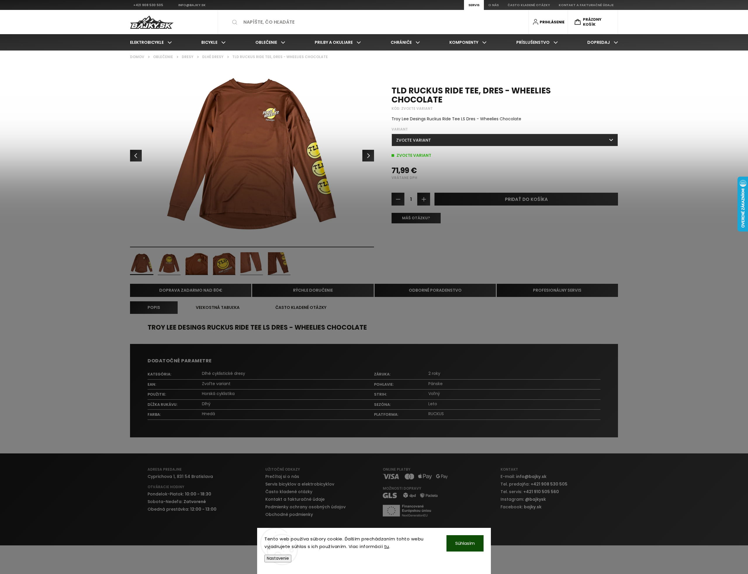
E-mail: (523, 476)
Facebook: (521, 507)
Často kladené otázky (288, 492)
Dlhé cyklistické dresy (223, 373)
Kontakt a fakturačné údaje (295, 499)
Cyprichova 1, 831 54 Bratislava (180, 476)
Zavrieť (607, 239)
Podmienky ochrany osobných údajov (305, 507)
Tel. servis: (530, 492)
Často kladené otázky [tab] (300, 307)
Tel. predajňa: (534, 484)
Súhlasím (465, 543)
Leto (432, 404)
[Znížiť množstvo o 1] (398, 199)
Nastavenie (278, 558)
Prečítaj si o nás (282, 476)
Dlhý (206, 404)
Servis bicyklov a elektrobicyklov (299, 484)
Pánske (435, 384)
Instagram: (523, 499)
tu (386, 546)
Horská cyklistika (218, 393)
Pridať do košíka (526, 199)
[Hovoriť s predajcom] (416, 218)
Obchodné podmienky (289, 514)
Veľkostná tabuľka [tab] (218, 307)
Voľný (434, 393)
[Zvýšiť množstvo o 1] (423, 199)
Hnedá (208, 414)
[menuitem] (151, 42)
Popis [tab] (154, 307)
